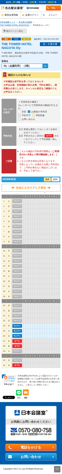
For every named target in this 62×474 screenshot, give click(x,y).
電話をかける (31, 447)
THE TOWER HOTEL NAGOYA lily (14, 25)
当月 (47, 179)
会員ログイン (32, 15)
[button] (9, 378)
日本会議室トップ (7, 22)
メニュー (52, 15)
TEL (53, 8)
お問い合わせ (31, 457)
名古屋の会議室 (25, 22)
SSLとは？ (9, 384)
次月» (55, 179)
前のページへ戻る (14, 31)
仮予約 (17, 341)
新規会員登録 (11, 15)
